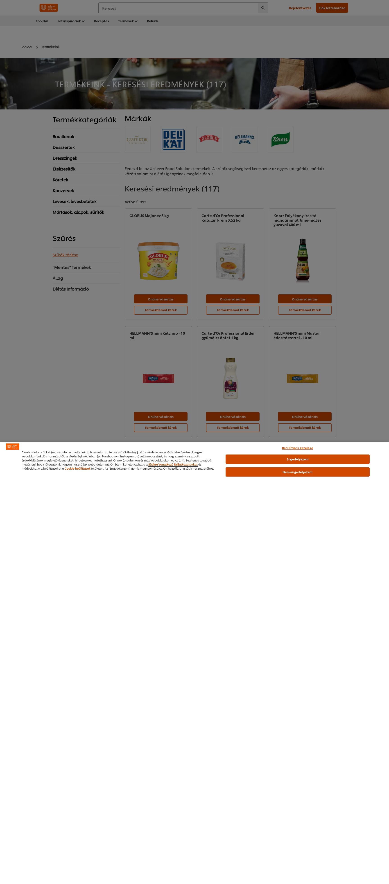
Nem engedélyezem (297, 472)
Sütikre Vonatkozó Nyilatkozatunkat (173, 464)
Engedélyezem (298, 459)
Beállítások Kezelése (297, 448)
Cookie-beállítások (77, 468)
